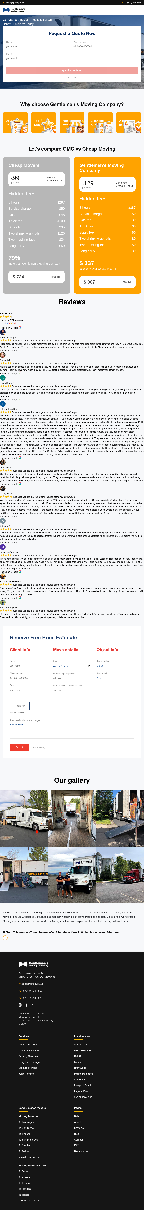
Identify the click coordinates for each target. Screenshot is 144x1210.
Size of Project (102, 661)
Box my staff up (103, 673)
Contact (78, 1139)
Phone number (80, 42)
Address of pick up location (65, 673)
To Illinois (24, 1194)
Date (55, 661)
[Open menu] (138, 10)
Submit (19, 747)
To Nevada (25, 1188)
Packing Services (28, 1056)
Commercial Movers (30, 1044)
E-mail (9, 54)
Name (9, 42)
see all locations (83, 1096)
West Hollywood (83, 1050)
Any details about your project (25, 720)
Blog (76, 1133)
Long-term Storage (29, 1062)
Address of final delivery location (67, 685)
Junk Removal (27, 1073)
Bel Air (78, 1056)
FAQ (76, 1145)
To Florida (24, 1183)
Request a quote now (72, 70)
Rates (77, 1116)
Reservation (81, 1151)
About (77, 1122)
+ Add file (19, 706)
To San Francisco (28, 1139)
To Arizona (25, 1177)
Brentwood (80, 1067)
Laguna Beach (82, 1091)
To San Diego (26, 1127)
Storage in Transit (28, 1067)
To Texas (24, 1171)
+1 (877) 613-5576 (132, 2)
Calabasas (80, 1079)
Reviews (79, 1127)
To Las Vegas (26, 1122)
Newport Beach (83, 1085)
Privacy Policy (72, 77)
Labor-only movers (29, 1050)
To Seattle (24, 1145)
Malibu (78, 1062)
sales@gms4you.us (15, 2)
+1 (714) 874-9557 (31, 991)
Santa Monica (82, 1044)
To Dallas (24, 1151)
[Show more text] (5, 937)
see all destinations (29, 1157)
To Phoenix (25, 1133)
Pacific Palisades (83, 1073)
